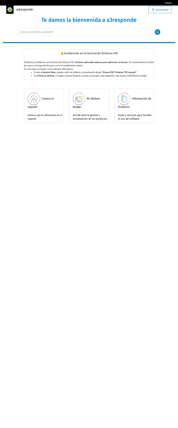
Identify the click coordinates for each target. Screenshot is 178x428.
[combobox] (85, 32)
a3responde (24, 9)
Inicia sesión (162, 9)
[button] (157, 32)
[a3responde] (10, 10)
